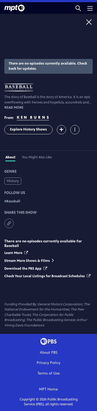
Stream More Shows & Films (27, 261)
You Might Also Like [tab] (37, 157)
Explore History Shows (28, 129)
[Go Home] (89, 22)
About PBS (48, 352)
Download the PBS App (23, 268)
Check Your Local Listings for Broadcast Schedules (45, 276)
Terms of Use (48, 373)
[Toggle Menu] (74, 129)
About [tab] (10, 157)
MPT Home (48, 389)
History (13, 181)
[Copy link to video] (9, 223)
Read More (13, 107)
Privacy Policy (48, 362)
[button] (78, 8)
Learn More (13, 253)
